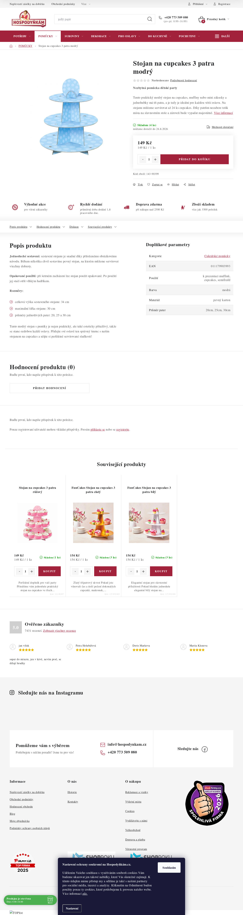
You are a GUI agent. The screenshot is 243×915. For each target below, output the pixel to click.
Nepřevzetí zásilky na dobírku (27, 4)
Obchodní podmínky (63, 4)
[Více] (222, 36)
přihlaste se (98, 429)
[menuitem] (22, 36)
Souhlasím (169, 867)
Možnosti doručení (223, 127)
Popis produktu (18, 226)
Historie (72, 792)
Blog (12, 813)
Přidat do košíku (195, 159)
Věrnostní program (136, 849)
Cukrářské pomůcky (217, 256)
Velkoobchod (132, 830)
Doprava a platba (135, 839)
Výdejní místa (133, 801)
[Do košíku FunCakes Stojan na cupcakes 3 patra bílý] (161, 571)
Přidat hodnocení (49, 388)
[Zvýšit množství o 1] (155, 159)
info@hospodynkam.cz (127, 744)
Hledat (149, 19)
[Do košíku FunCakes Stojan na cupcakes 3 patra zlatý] (105, 571)
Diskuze (74, 226)
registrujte (122, 429)
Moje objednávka (20, 821)
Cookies (130, 811)
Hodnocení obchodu (21, 806)
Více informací (223, 113)
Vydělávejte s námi (136, 820)
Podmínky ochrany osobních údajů (30, 828)
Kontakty (73, 801)
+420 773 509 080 (175, 17)
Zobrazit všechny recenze (59, 630)
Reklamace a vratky (136, 792)
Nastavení (72, 908)
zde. (85, 893)
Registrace (224, 4)
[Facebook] (205, 749)
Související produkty (100, 226)
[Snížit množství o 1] (142, 159)
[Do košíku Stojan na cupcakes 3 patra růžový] (49, 571)
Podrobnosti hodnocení (183, 80)
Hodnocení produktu (48, 226)
